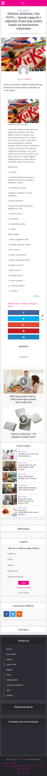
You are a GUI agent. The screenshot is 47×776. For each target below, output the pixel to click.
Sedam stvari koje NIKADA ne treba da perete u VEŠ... (26, 501)
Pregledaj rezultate (23, 587)
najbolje (25, 303)
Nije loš (11, 565)
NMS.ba (20, 759)
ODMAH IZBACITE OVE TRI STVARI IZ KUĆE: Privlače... (27, 467)
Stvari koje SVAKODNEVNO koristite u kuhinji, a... (28, 512)
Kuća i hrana (23, 10)
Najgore (33, 303)
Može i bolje (13, 571)
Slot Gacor (13, 763)
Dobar (10, 559)
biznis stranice (14, 303)
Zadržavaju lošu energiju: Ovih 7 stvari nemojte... (27, 488)
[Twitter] (13, 614)
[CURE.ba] (22, 2)
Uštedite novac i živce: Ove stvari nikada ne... (28, 455)
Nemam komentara (16, 576)
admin (26, 33)
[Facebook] (6, 614)
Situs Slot (4, 763)
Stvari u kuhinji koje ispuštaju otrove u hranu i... (28, 477)
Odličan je (12, 553)
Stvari (11, 306)
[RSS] (19, 614)
